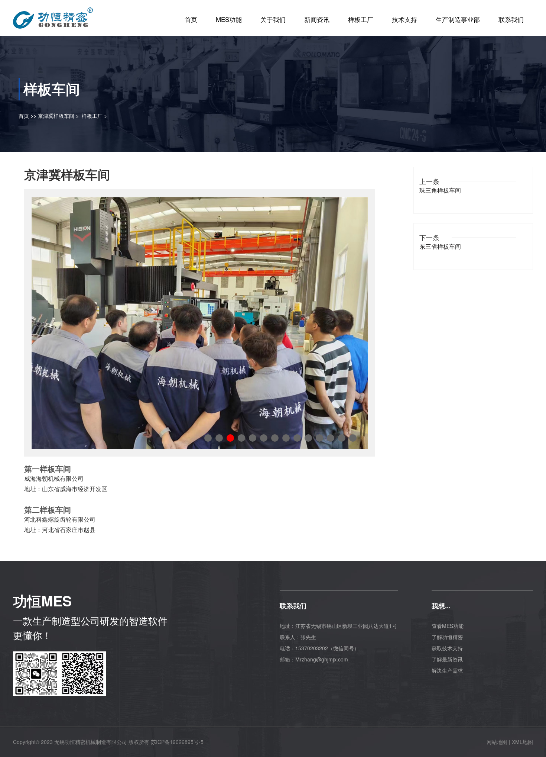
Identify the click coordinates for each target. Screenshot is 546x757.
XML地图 (522, 741)
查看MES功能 (448, 625)
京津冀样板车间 (56, 115)
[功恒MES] (53, 15)
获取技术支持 (447, 648)
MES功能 (229, 19)
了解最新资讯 (447, 659)
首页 (191, 19)
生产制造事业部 (458, 19)
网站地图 (497, 741)
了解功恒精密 (447, 637)
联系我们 (511, 19)
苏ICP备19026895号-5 (177, 741)
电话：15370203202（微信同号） (319, 648)
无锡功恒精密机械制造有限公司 (90, 741)
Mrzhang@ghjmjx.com (321, 659)
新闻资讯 (316, 19)
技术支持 (404, 19)
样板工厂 (360, 19)
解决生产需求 (447, 670)
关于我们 (273, 19)
